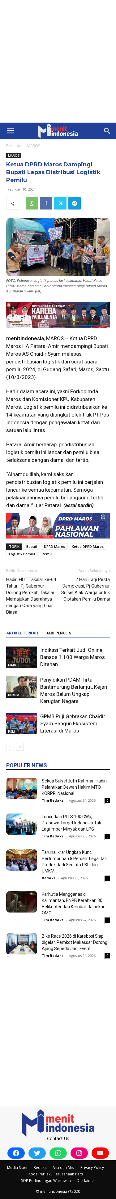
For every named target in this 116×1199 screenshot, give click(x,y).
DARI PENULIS (58, 633)
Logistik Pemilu (22, 554)
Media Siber (17, 1167)
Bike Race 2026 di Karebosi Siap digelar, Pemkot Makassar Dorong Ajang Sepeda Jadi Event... (74, 942)
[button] (10, 131)
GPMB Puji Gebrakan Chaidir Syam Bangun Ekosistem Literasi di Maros (72, 723)
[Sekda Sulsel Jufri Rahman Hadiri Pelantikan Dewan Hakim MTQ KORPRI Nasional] (21, 788)
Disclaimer (86, 1180)
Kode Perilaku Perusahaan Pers (55, 1174)
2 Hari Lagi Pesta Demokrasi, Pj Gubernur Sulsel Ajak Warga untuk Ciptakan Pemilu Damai (85, 589)
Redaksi (49, 878)
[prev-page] (10, 747)
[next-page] (20, 747)
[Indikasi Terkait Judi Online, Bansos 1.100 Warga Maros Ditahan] (21, 657)
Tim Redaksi (53, 800)
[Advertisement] (58, 61)
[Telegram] (74, 203)
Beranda (13, 145)
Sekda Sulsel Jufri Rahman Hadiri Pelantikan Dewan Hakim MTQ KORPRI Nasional (74, 787)
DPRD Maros (54, 546)
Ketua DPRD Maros (88, 546)
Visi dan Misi (64, 1167)
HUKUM (13, 695)
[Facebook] (46, 203)
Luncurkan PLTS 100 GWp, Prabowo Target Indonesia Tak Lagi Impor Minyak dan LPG (71, 823)
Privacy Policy (92, 1167)
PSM (11, 731)
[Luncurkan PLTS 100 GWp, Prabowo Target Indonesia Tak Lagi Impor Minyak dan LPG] (21, 824)
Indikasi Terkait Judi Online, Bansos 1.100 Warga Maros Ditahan (72, 657)
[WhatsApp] (32, 203)
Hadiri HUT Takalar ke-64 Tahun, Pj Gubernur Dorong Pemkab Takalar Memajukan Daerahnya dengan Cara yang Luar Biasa (31, 596)
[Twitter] (60, 203)
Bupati (31, 546)
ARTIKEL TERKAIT (22, 633)
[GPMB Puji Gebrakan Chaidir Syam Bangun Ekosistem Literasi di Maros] (21, 723)
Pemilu (48, 554)
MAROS (33, 145)
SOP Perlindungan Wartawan (46, 1180)
